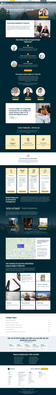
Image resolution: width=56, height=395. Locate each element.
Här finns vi (10, 376)
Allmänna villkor (24, 389)
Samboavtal (30, 379)
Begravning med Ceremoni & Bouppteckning (22, 376)
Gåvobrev (30, 377)
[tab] (13, 208)
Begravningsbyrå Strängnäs (18, 363)
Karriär (9, 373)
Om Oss (9, 372)
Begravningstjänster (22, 372)
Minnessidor (40, 376)
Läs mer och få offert (11, 191)
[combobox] (51, 3)
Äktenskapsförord (31, 380)
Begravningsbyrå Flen (32, 363)
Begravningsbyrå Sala (17, 361)
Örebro (9, 383)
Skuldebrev (30, 378)
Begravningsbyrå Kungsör (18, 360)
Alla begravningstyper (22, 379)
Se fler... (9, 384)
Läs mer (7, 215)
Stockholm (9, 377)
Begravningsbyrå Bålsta (33, 361)
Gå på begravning (40, 372)
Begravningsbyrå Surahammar (19, 357)
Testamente (30, 376)
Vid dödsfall (20, 378)
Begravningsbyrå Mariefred (33, 360)
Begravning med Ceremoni (22, 374)
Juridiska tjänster (30, 372)
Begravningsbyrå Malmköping (34, 358)
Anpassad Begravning (22, 377)
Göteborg (9, 378)
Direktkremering (21, 373)
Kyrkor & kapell (21, 380)
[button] (49, 222)
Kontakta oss (10, 374)
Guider (19, 385)
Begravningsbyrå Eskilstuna (18, 358)
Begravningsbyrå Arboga (33, 357)
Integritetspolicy (31, 389)
